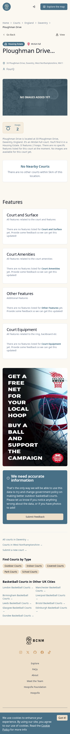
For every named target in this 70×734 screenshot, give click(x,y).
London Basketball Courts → (18, 587)
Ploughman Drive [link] (12, 27)
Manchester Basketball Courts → (48, 589)
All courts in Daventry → (16, 539)
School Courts (29, 571)
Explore (35, 663)
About (35, 675)
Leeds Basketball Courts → (17, 603)
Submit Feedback (35, 516)
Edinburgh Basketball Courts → (51, 609)
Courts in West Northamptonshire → (22, 544)
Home (6, 22)
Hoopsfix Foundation (35, 686)
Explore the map (56, 6)
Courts (16, 22)
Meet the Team (35, 681)
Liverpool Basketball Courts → (50, 597)
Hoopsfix (35, 692)
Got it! (62, 718)
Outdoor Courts (13, 565)
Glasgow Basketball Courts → (17, 609)
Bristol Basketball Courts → (50, 603)
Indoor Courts (34, 565)
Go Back (11, 34)
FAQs (35, 669)
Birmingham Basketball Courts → (15, 597)
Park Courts (11, 571)
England (29, 22)
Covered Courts (55, 565)
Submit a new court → (15, 549)
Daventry (43, 22)
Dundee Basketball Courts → (18, 615)
